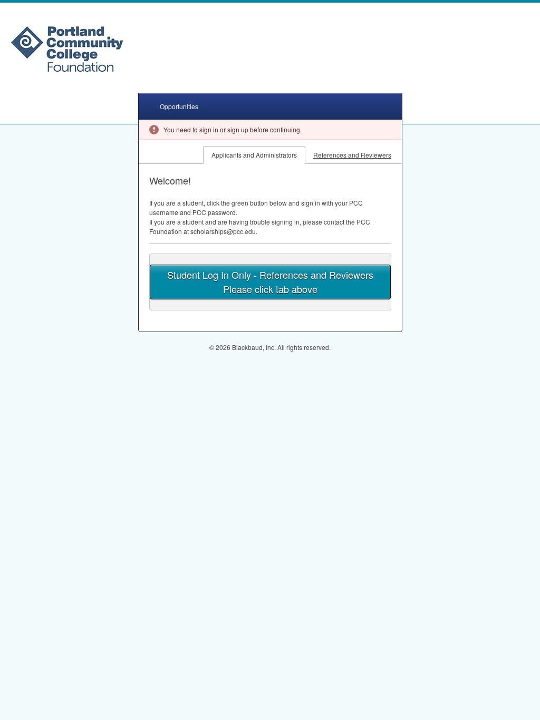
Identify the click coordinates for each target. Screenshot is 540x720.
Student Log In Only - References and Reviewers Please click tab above (270, 282)
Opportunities (179, 106)
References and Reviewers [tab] (352, 154)
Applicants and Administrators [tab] (254, 154)
